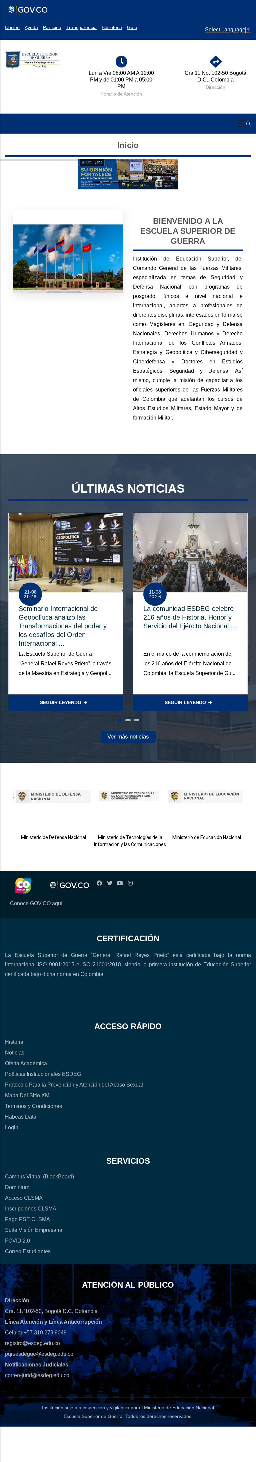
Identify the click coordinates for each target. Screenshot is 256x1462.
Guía (132, 27)
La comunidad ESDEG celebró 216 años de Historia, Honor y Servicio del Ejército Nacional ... (190, 617)
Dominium (17, 1187)
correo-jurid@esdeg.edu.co (37, 1375)
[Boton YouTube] (119, 883)
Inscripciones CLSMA (30, 1208)
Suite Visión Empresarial (34, 1230)
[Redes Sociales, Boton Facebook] (99, 883)
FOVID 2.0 (17, 1241)
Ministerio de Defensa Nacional (49, 837)
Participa (52, 27)
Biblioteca (112, 27)
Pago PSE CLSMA (27, 1219)
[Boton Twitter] (109, 883)
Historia (14, 1042)
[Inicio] (32, 60)
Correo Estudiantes (28, 1251)
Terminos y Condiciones (33, 1106)
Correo (12, 27)
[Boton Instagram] (130, 883)
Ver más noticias (128, 737)
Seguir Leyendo (60, 702)
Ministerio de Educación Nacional (202, 837)
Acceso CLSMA (24, 1198)
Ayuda (31, 27)
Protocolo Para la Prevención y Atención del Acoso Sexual (74, 1085)
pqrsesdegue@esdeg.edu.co (39, 1354)
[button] (119, 720)
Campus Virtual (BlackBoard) (39, 1176)
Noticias (14, 1052)
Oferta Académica (26, 1063)
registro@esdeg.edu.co (32, 1343)
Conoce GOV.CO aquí (36, 903)
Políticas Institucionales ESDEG (43, 1074)
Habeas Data (20, 1117)
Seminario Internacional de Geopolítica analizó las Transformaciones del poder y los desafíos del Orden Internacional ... (63, 626)
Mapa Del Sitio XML (28, 1095)
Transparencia (81, 27)
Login (11, 1127)
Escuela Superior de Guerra (93, 1416)
